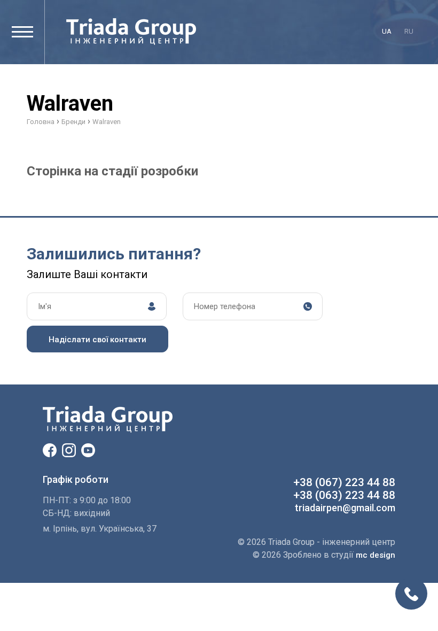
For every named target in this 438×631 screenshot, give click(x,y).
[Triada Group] (131, 31)
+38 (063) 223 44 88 (344, 495)
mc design (375, 555)
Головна (40, 122)
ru (408, 31)
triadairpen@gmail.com (345, 507)
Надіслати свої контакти (97, 339)
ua (387, 31)
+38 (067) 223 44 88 (344, 482)
